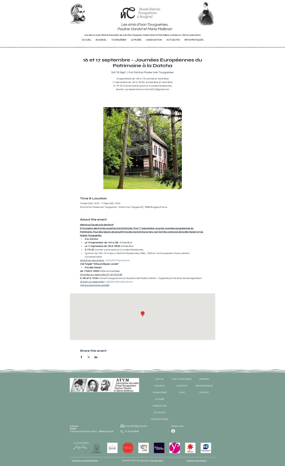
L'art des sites (156, 461)
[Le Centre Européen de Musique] (143, 448)
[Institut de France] (97, 448)
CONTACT (204, 392)
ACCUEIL (159, 379)
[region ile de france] (190, 448)
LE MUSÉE (159, 399)
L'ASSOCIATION (159, 406)
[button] (119, 39)
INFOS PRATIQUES (159, 419)
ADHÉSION (204, 379)
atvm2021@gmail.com (136, 426)
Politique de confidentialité (85, 461)
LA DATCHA (182, 386)
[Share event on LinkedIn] (96, 357)
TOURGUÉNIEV (159, 392)
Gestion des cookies (196, 461)
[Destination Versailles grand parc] (159, 448)
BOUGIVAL (160, 386)
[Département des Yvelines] (175, 448)
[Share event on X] (88, 357)
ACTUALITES (160, 413)
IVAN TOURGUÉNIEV (182, 379)
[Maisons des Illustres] (128, 448)
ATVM (182, 392)
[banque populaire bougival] (206, 448)
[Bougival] (112, 448)
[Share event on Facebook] (81, 357)
